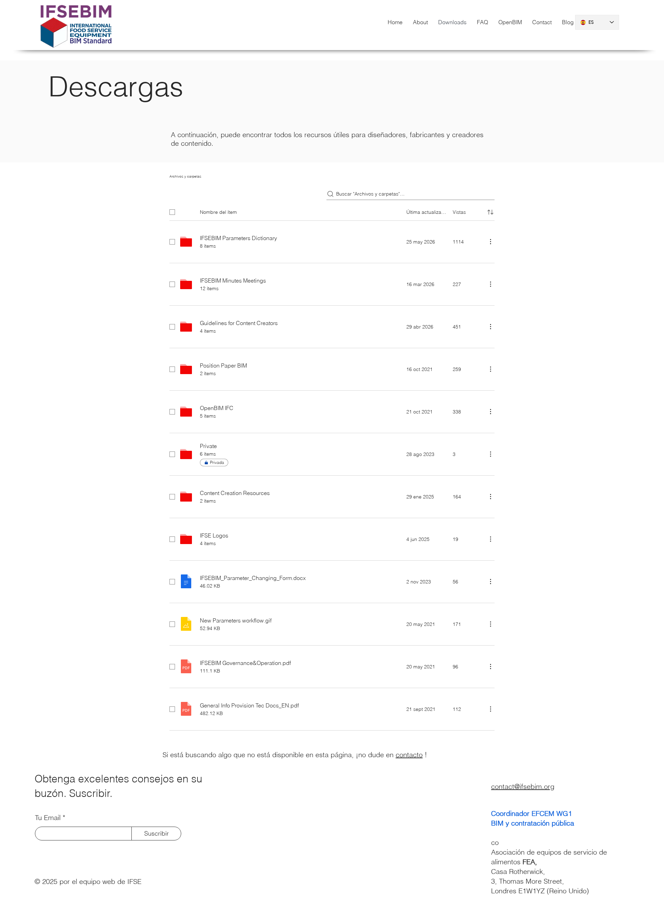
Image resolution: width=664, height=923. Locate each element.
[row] (332, 210)
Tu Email (48, 817)
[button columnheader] (490, 212)
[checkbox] (172, 212)
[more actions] (490, 241)
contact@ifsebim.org (522, 786)
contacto (409, 754)
